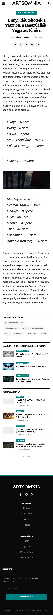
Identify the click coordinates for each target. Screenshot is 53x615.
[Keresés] (48, 3)
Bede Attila (24, 405)
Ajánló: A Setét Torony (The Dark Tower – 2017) (30, 401)
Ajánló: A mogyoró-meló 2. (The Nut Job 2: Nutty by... (31, 416)
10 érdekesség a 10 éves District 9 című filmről (32, 355)
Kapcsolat (26, 546)
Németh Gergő (23, 37)
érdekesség (38, 328)
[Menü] (5, 3)
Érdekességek (26, 13)
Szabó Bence (25, 449)
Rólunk (26, 541)
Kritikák (20, 426)
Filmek (26, 508)
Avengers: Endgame (14, 323)
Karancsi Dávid (26, 434)
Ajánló (20, 397)
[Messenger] (32, 44)
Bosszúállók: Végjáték (16, 328)
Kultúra (26, 525)
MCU (44, 334)
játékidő (19, 334)
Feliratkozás (26, 597)
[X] (21, 44)
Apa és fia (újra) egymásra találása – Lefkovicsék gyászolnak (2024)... (31, 445)
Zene (26, 519)
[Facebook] (15, 44)
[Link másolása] (38, 44)
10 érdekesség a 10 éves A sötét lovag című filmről (31, 367)
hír (7, 334)
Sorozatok (26, 513)
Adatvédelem (26, 557)
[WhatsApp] (26, 44)
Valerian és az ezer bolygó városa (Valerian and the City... (30, 430)
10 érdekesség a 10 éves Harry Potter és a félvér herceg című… (33, 380)
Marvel (32, 334)
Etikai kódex (26, 552)
